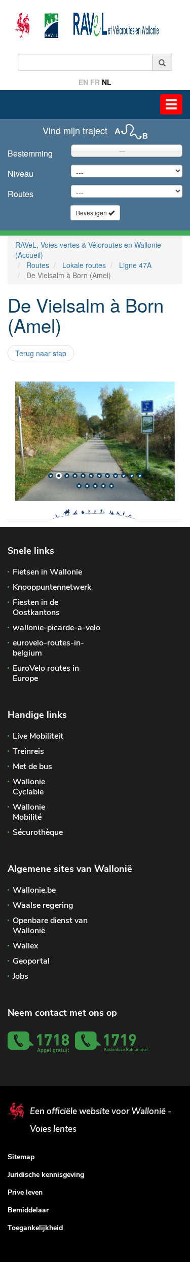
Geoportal (31, 961)
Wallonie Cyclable (29, 787)
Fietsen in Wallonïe (47, 572)
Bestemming (30, 153)
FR (95, 82)
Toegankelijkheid (35, 1228)
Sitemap (21, 1157)
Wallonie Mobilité (29, 812)
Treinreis (28, 751)
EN (83, 82)
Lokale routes (84, 265)
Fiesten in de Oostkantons (36, 607)
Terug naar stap (40, 353)
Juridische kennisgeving (46, 1174)
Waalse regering (43, 905)
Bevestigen (92, 212)
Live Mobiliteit (38, 736)
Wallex (25, 946)
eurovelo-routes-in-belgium (48, 648)
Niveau (20, 173)
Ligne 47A (135, 265)
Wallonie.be (34, 890)
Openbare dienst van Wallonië (50, 925)
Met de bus (32, 766)
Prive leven (25, 1192)
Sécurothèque (38, 832)
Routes (20, 194)
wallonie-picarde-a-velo (56, 628)
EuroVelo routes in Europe (46, 673)
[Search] (162, 62)
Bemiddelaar (28, 1210)
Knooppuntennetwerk (52, 587)
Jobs (20, 976)
